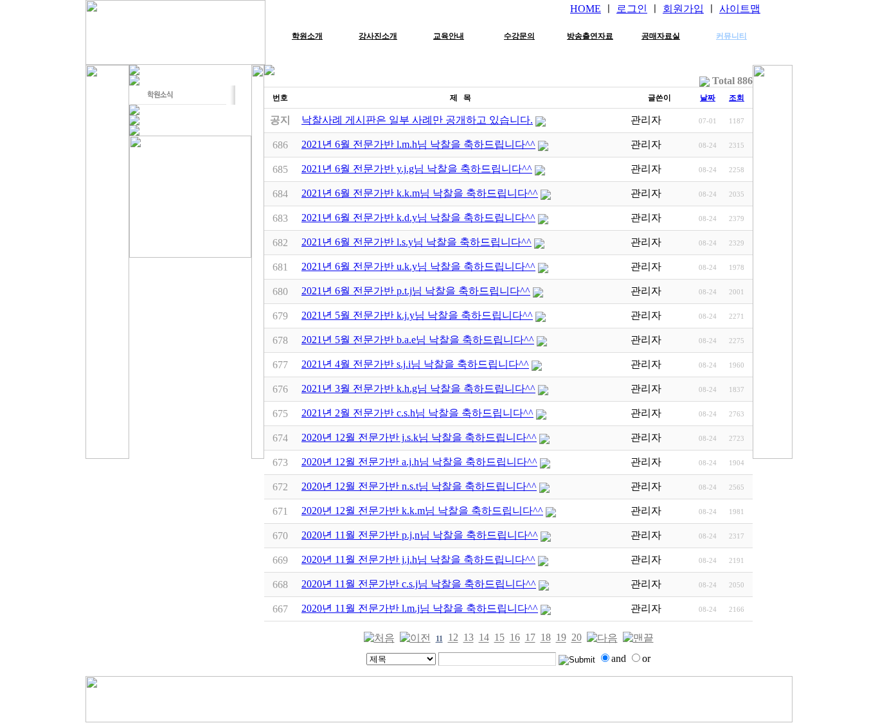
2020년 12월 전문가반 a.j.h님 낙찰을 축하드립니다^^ (419, 461)
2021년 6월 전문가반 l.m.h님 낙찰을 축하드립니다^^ (418, 144)
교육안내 (448, 35)
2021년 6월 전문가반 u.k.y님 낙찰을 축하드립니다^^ (418, 266)
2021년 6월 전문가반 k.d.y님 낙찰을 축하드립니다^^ (418, 217)
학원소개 (307, 35)
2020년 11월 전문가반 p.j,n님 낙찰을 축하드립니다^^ (419, 535)
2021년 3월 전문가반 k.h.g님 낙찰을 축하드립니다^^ (418, 388)
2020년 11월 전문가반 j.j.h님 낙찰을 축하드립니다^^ (418, 559)
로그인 (631, 8)
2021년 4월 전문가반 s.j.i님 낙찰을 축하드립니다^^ (415, 364)
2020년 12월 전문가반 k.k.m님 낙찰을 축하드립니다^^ (422, 510)
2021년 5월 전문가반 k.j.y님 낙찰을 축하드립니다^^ (417, 315)
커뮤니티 (731, 35)
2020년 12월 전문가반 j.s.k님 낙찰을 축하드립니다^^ (419, 437)
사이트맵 (739, 8)
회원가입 (683, 8)
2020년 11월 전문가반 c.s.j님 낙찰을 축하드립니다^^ (418, 583)
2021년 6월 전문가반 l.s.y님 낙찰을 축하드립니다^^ (416, 242)
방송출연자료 (590, 35)
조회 (736, 97)
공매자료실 (660, 35)
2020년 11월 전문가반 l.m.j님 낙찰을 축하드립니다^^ (419, 608)
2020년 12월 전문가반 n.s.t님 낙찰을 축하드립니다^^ (419, 486)
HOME (585, 8)
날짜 (707, 97)
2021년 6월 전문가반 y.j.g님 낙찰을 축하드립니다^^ (416, 168)
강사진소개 (378, 35)
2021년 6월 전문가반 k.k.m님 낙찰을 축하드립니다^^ (419, 193)
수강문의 (519, 35)
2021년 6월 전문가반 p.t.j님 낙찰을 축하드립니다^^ (415, 290)
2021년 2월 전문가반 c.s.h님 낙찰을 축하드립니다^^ (417, 412)
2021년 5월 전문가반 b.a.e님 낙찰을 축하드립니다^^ (417, 339)
